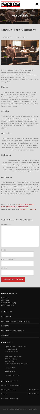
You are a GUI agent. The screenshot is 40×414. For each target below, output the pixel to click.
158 (31, 209)
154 (20, 209)
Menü (37, 4)
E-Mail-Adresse (8, 259)
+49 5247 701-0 (10, 368)
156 (24, 209)
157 (28, 209)
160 (35, 209)
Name (4, 250)
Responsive (10, 207)
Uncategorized (22, 207)
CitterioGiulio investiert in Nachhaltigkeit (15, 321)
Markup (28, 205)
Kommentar (7, 224)
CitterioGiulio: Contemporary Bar (12, 331)
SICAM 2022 (5, 335)
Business (20, 205)
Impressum (5, 300)
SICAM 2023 (5, 326)
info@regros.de (10, 371)
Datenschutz (5, 298)
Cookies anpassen (7, 305)
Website (4, 268)
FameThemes (23, 37)
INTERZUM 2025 (6, 317)
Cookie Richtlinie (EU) (8, 303)
